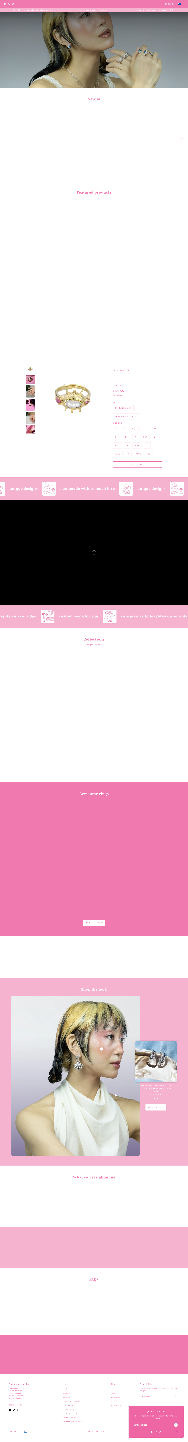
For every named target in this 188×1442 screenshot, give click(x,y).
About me (67, 1393)
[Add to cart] (173, 1079)
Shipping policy (69, 1418)
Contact (66, 1397)
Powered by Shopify (94, 1432)
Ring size (117, 423)
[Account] (176, 18)
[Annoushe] (26, 18)
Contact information (72, 1422)
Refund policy (69, 1405)
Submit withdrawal (71, 1401)
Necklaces (115, 1397)
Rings (113, 1389)
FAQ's (65, 1389)
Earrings (115, 1393)
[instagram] (9, 4)
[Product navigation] (154, 1099)
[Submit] (176, 1425)
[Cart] (182, 18)
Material (117, 402)
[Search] (171, 18)
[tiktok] (13, 4)
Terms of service (70, 1414)
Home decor (116, 1405)
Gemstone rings (94, 793)
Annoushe (117, 386)
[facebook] (5, 4)
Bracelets (115, 1401)
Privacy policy (69, 1409)
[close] (180, 1409)
